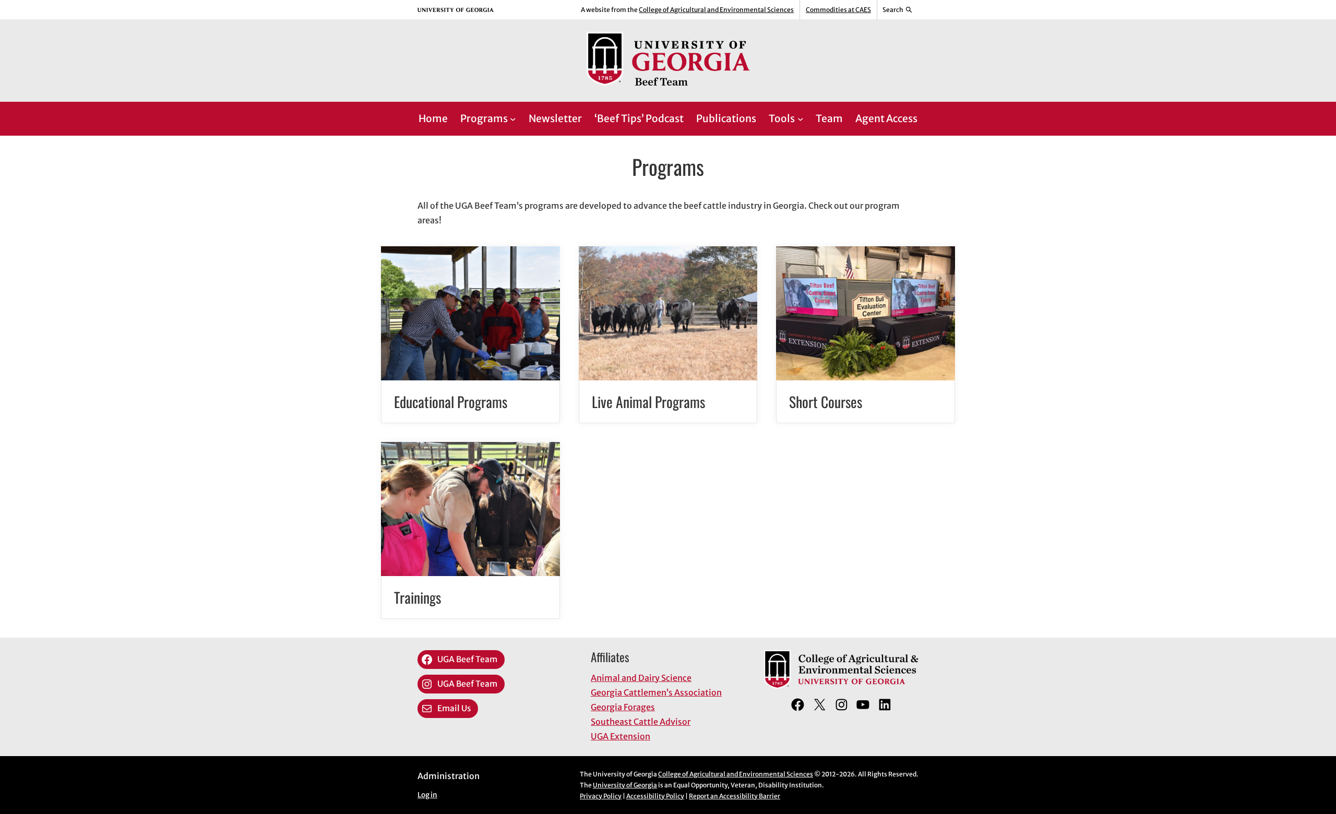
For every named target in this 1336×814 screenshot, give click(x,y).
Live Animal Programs (648, 401)
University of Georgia (625, 785)
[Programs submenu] (513, 119)
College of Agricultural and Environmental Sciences (716, 10)
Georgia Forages (623, 707)
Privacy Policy (601, 796)
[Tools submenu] (800, 119)
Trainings (417, 597)
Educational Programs (450, 401)
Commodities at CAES (838, 10)
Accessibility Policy (655, 796)
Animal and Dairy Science (641, 678)
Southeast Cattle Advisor (640, 721)
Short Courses (825, 401)
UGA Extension (620, 736)
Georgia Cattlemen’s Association (656, 692)
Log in (427, 795)
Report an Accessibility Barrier (734, 796)
